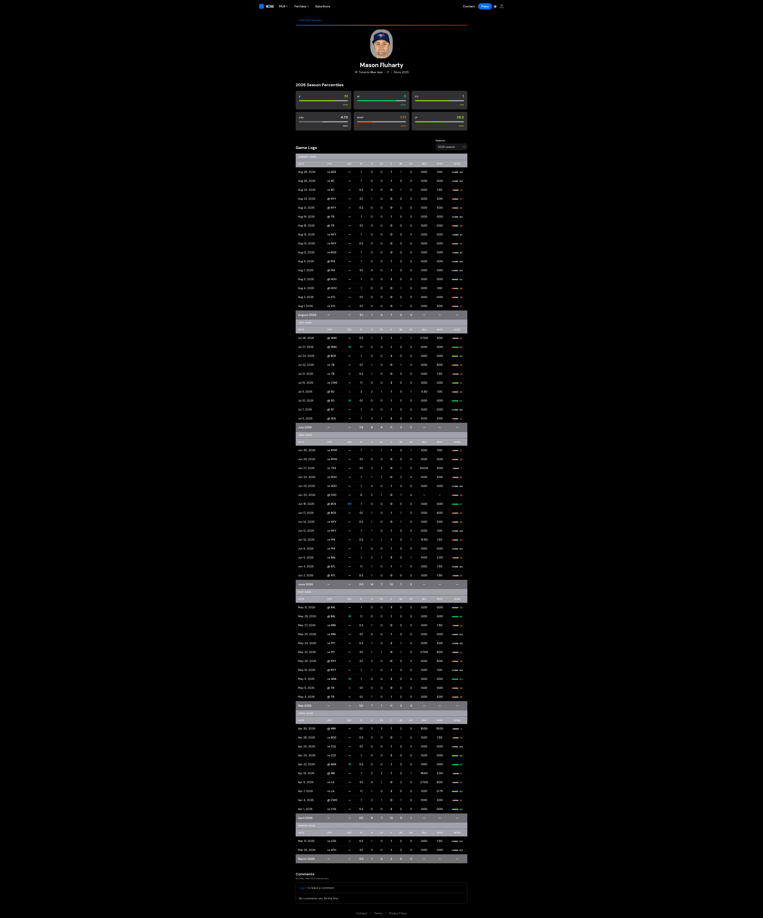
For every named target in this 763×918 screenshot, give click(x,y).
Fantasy (301, 6)
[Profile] (501, 6)
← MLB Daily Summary (309, 20)
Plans (485, 6)
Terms (378, 913)
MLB (283, 6)
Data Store (322, 6)
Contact (469, 6)
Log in (303, 888)
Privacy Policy (398, 913)
